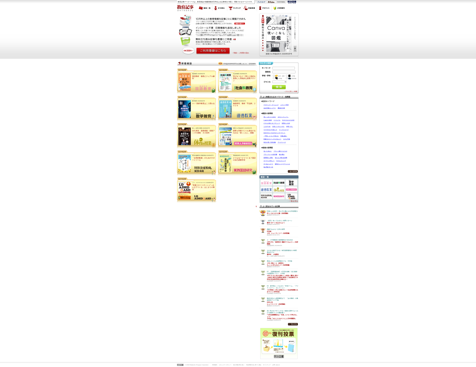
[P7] (278, 33)
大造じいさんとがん (278, 126)
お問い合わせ (276, 365)
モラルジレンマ (281, 160)
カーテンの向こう (269, 160)
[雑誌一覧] (204, 8)
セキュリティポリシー (225, 365)
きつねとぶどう (268, 164)
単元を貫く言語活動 (270, 142)
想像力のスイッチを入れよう (272, 139)
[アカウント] (264, 8)
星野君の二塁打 (268, 157)
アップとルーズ (284, 129)
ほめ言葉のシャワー (270, 108)
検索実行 (279, 87)
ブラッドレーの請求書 (270, 154)
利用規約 (214, 365)
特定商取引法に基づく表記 (253, 365)
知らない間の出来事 (281, 157)
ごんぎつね (267, 126)
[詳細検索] (249, 8)
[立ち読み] (219, 8)
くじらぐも (277, 120)
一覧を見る (293, 201)
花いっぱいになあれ (270, 117)
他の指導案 (293, 171)
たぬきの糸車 (268, 120)
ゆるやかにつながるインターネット (274, 133)
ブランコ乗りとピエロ (280, 151)
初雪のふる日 (286, 123)
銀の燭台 (281, 154)
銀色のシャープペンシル (282, 164)
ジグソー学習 (284, 105)
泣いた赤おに (268, 151)
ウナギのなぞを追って (270, 129)
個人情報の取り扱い (238, 365)
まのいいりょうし (283, 117)
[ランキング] (234, 8)
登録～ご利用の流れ (241, 53)
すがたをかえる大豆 (288, 120)
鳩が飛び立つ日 (268, 167)
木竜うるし (289, 126)
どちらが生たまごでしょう (272, 123)
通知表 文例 (281, 108)
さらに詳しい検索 (291, 91)
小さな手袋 (286, 139)
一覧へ (295, 49)
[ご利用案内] (279, 8)
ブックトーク (282, 142)
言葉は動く (283, 136)
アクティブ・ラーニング (271, 105)
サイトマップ (266, 365)
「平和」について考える (271, 136)
